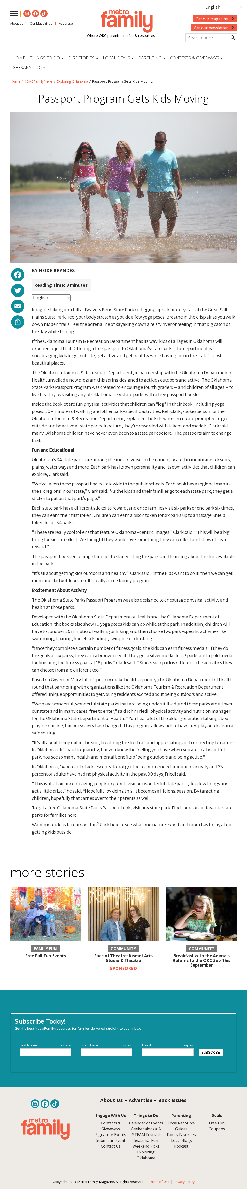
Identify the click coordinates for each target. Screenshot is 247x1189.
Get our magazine (212, 19)
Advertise (140, 1100)
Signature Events (110, 1134)
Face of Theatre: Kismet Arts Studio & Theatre (123, 958)
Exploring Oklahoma (72, 81)
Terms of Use (159, 1181)
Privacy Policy (184, 1181)
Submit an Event (110, 1140)
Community (123, 948)
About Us (16, 23)
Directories (82, 58)
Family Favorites (181, 1134)
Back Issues (172, 1100)
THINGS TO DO (45, 58)
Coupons (217, 1128)
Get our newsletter (211, 27)
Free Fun (217, 1123)
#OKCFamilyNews (38, 81)
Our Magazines (41, 23)
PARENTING (150, 58)
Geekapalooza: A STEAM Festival (146, 1131)
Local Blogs (181, 1140)
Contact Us (111, 1146)
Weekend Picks (145, 1146)
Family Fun (45, 948)
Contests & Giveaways (195, 58)
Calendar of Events (146, 1123)
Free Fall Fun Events (45, 956)
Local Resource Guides (181, 1125)
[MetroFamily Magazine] (121, 21)
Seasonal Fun (146, 1140)
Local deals (117, 58)
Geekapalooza (29, 67)
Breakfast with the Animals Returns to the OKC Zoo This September (201, 960)
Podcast (181, 1146)
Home (19, 58)
